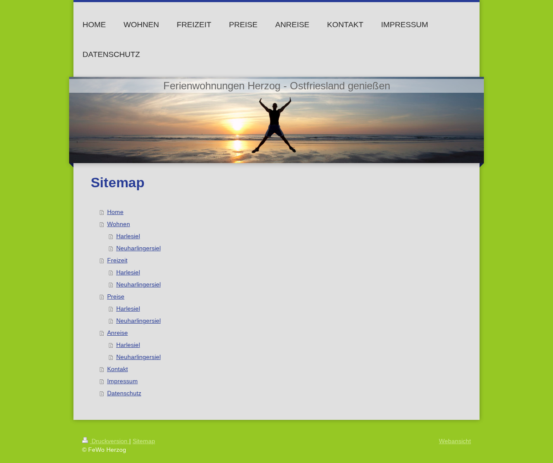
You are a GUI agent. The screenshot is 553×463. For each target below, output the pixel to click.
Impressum (122, 381)
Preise (115, 296)
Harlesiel (128, 236)
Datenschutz (124, 393)
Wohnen (118, 223)
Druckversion (109, 441)
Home (115, 211)
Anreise (117, 332)
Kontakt (117, 368)
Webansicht (455, 441)
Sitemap (144, 441)
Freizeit (117, 260)
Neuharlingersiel (138, 248)
